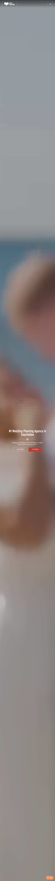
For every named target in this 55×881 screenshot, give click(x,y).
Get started (20, 449)
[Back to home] (9, 4)
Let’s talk (35, 449)
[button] (50, 4)
